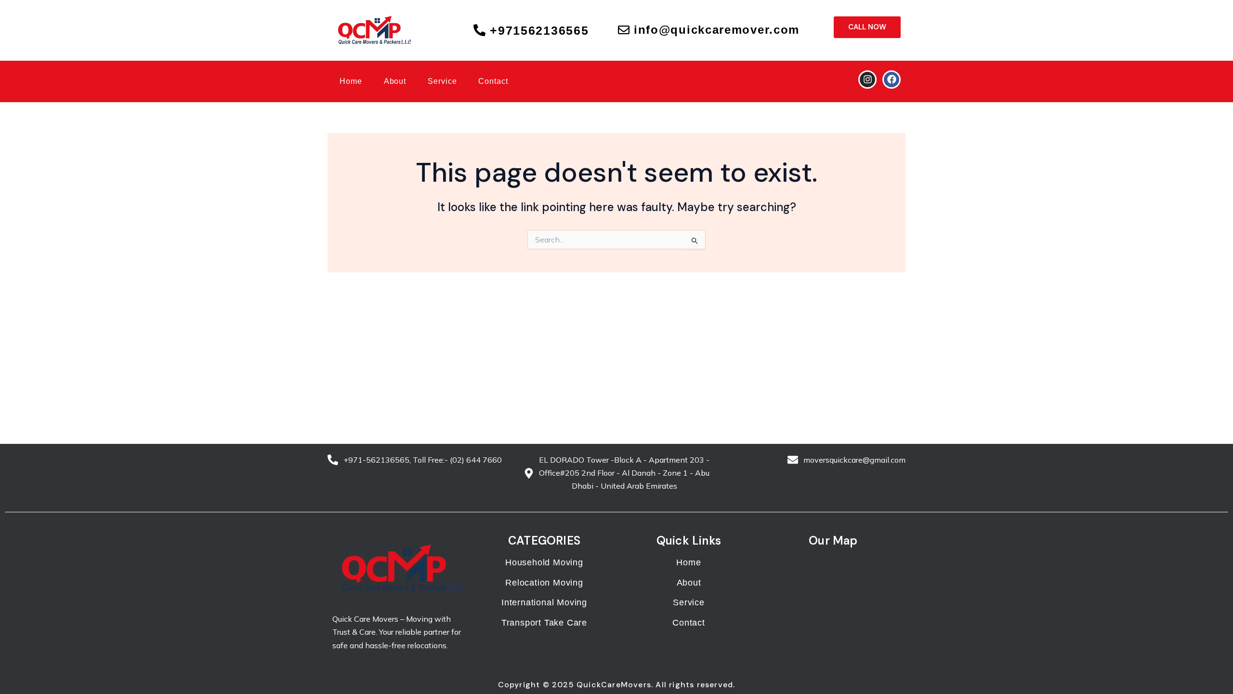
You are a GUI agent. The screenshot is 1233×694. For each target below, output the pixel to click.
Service (442, 81)
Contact (493, 81)
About (395, 81)
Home (351, 81)
